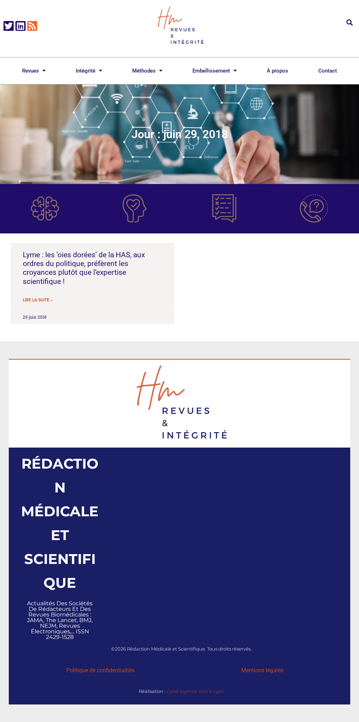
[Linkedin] (20, 26)
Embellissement (211, 71)
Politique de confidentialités (100, 670)
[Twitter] (9, 26)
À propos (277, 71)
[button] (349, 22)
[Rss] (32, 26)
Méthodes (144, 71)
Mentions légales (262, 670)
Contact (327, 71)
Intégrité (85, 71)
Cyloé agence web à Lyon (195, 691)
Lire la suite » (38, 300)
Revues (30, 71)
